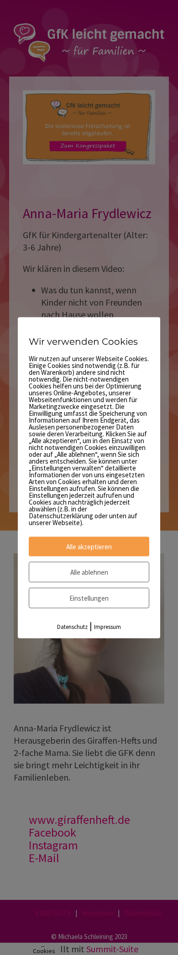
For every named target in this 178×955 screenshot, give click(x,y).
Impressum (107, 626)
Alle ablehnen (89, 571)
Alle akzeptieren (89, 546)
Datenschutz (72, 626)
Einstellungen (89, 597)
